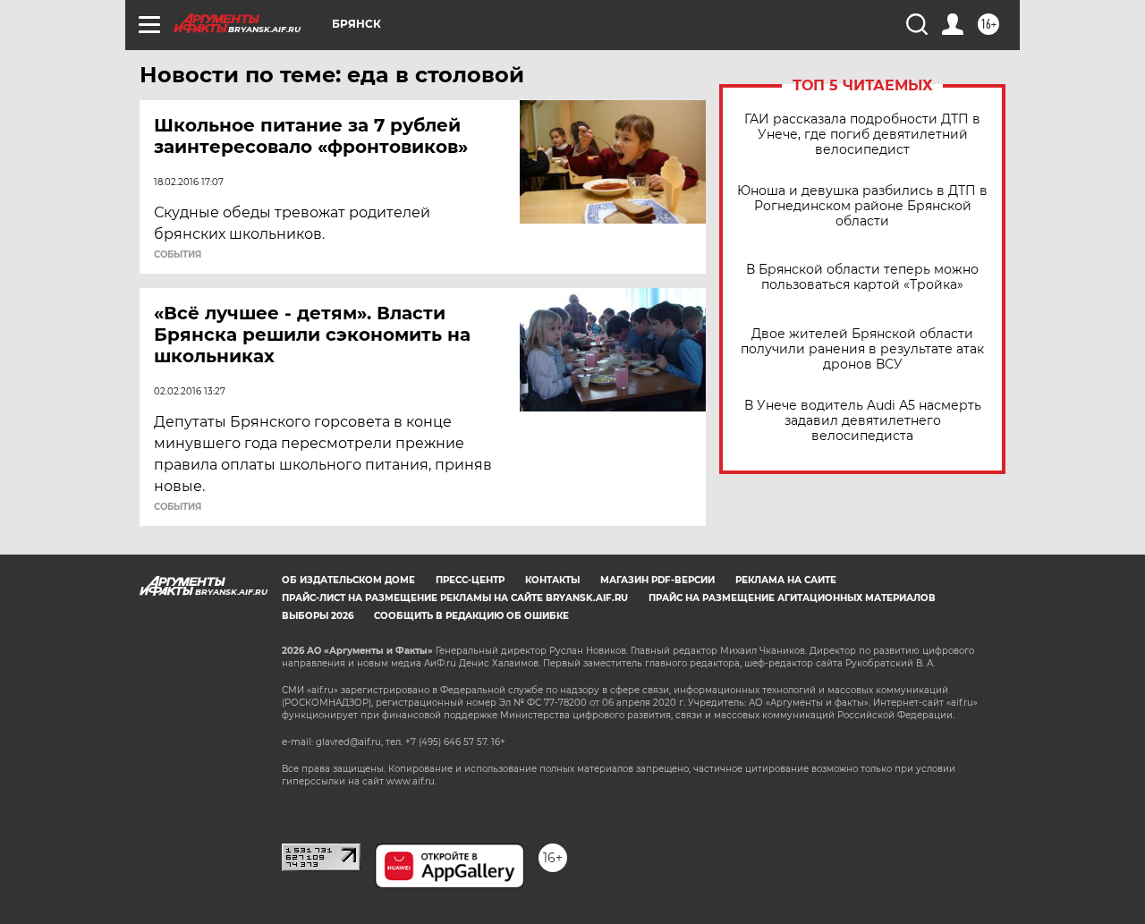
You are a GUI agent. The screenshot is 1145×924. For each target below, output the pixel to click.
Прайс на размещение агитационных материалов (792, 598)
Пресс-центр (470, 580)
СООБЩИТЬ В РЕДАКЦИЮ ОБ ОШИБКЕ (471, 616)
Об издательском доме (348, 580)
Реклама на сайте (785, 580)
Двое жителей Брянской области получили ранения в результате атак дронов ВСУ (862, 349)
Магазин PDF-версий (657, 580)
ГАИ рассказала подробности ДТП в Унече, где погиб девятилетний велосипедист (862, 134)
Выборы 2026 (317, 616)
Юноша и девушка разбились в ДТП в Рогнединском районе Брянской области (862, 206)
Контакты (552, 580)
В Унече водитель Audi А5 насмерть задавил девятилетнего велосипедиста (862, 421)
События (177, 254)
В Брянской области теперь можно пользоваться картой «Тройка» (862, 277)
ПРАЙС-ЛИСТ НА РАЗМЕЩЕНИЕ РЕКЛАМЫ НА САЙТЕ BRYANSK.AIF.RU (455, 598)
